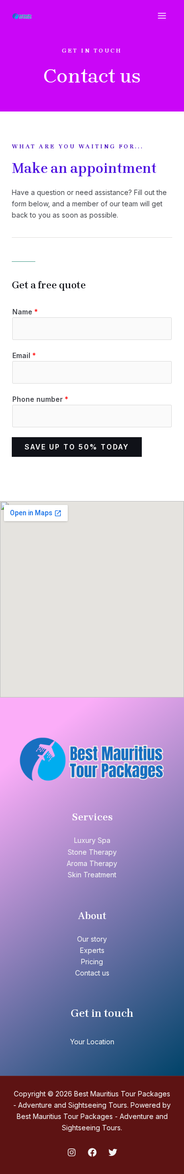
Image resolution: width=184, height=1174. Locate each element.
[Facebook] (92, 1152)
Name (25, 311)
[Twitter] (112, 1152)
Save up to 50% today (77, 447)
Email (24, 355)
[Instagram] (71, 1152)
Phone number (40, 399)
